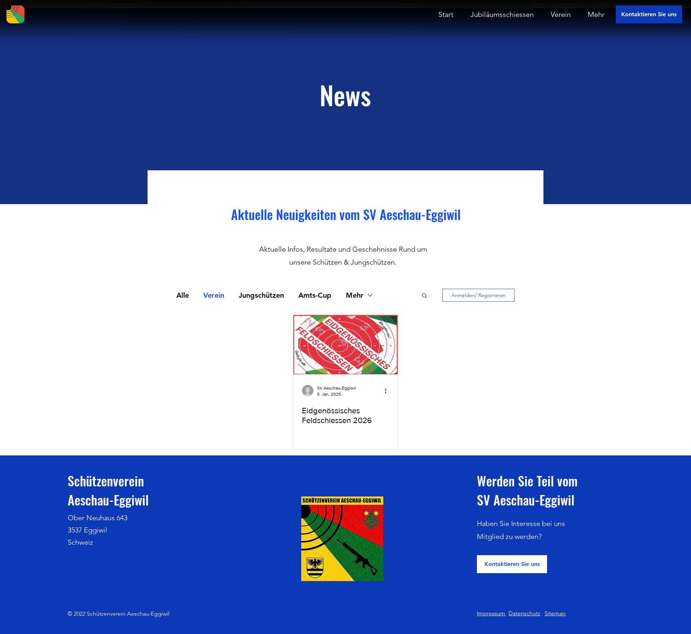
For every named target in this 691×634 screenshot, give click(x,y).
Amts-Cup (314, 295)
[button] (424, 296)
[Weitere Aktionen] (388, 390)
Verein (213, 295)
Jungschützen (261, 295)
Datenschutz (524, 613)
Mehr (354, 295)
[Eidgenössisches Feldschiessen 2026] (345, 344)
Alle (182, 295)
